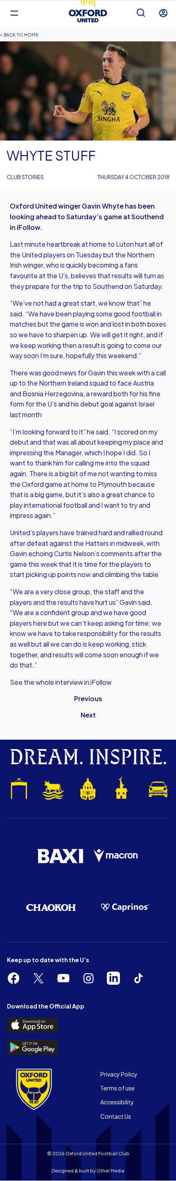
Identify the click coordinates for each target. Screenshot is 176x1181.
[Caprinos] (125, 908)
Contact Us (115, 1116)
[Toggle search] (141, 13)
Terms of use (117, 1088)
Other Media (110, 1170)
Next (88, 715)
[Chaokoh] (51, 907)
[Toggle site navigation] (14, 12)
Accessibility (117, 1102)
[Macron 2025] (116, 855)
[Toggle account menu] (163, 13)
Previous (88, 698)
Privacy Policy (119, 1074)
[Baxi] (60, 856)
